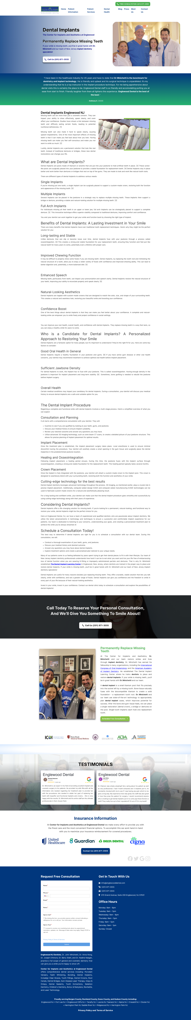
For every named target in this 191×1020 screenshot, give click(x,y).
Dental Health (107, 10)
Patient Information (73, 10)
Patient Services (91, 10)
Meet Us (133, 10)
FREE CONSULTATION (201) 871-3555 (134, 4)
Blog (120, 9)
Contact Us (144, 10)
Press (126, 9)
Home (63, 9)
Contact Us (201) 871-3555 (95, 851)
